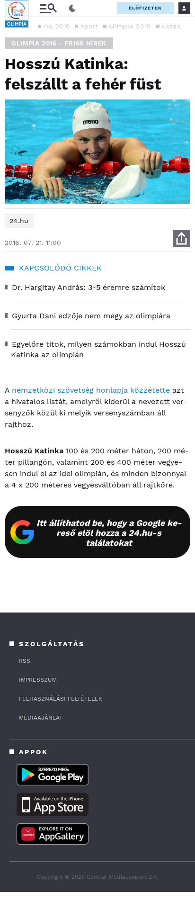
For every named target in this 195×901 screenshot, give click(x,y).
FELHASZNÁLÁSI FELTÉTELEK (60, 698)
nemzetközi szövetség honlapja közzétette (91, 390)
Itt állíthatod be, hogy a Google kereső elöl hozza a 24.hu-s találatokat (109, 533)
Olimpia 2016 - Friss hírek (58, 43)
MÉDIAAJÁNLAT (40, 717)
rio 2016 (57, 26)
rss (24, 661)
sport (89, 26)
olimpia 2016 (130, 26)
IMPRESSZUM (38, 679)
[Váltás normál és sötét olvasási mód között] (72, 8)
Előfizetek (145, 7)
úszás (171, 26)
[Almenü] (48, 8)
